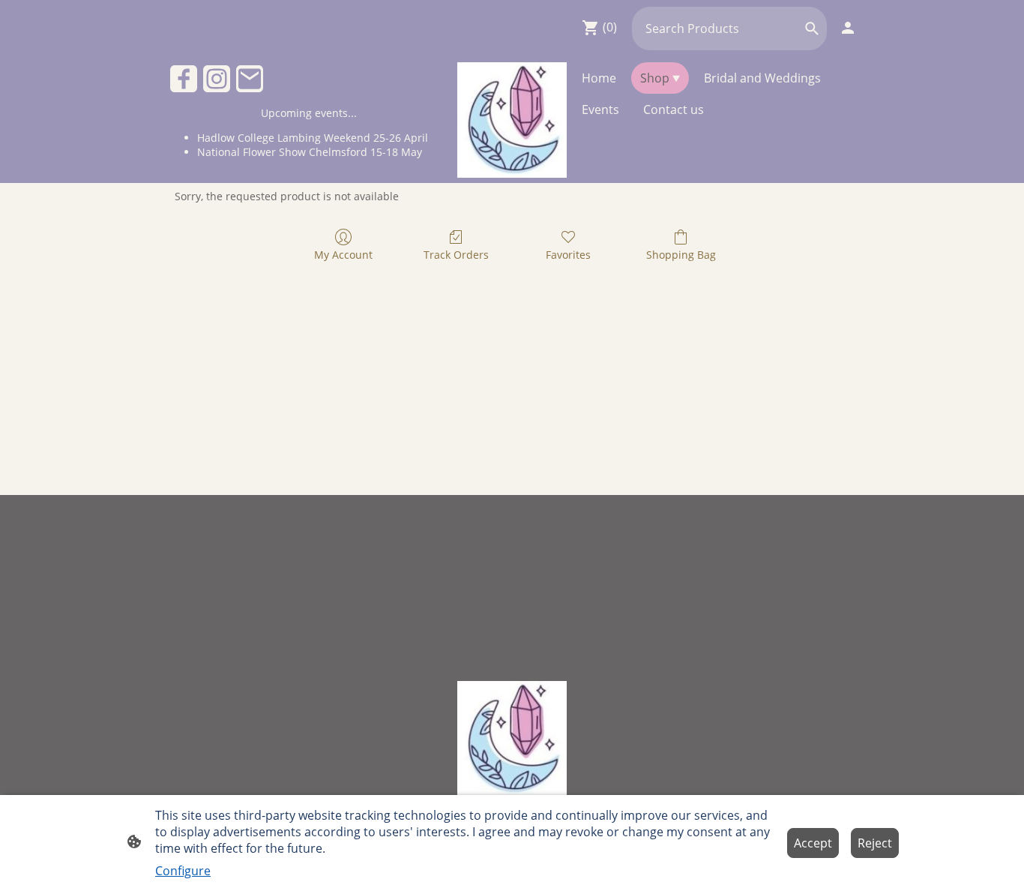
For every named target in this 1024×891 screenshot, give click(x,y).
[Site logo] (512, 120)
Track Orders (456, 255)
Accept (813, 843)
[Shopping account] (848, 28)
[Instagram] (216, 78)
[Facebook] (183, 78)
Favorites (568, 255)
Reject (875, 843)
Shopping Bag (681, 255)
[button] (812, 29)
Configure (183, 870)
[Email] (249, 78)
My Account (343, 255)
